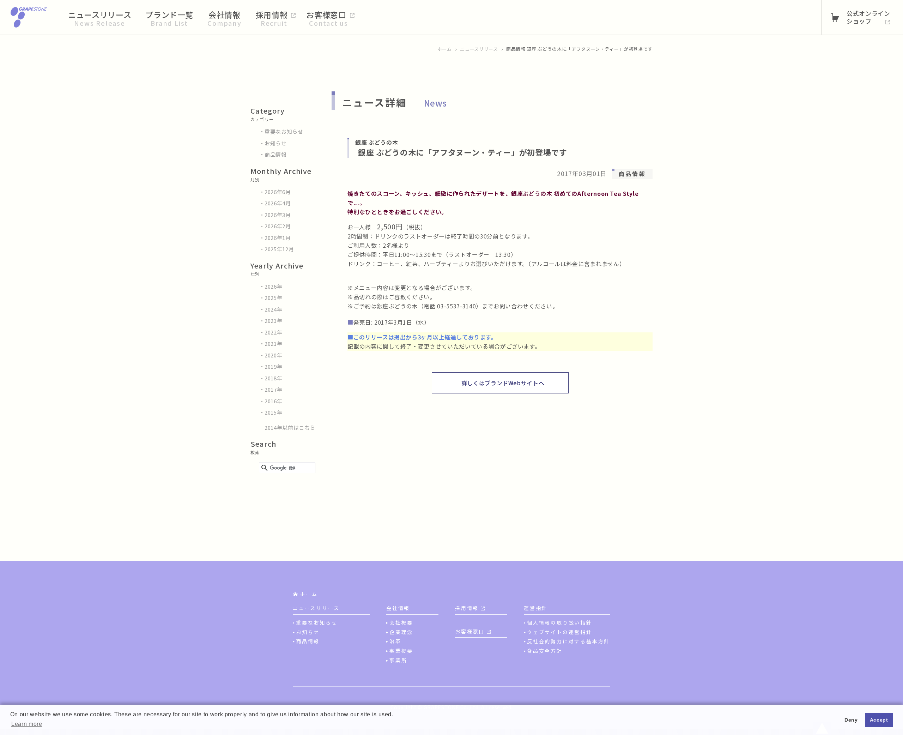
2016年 (273, 401)
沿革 (395, 641)
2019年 (273, 366)
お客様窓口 (470, 631)
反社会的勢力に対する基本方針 (568, 641)
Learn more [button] (26, 724)
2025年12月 (279, 249)
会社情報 (398, 608)
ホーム (444, 49)
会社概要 (401, 622)
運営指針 (535, 608)
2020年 (273, 355)
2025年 (273, 297)
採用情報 (467, 608)
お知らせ (276, 143)
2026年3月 (278, 214)
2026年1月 (278, 237)
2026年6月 (278, 191)
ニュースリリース (479, 49)
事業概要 (401, 650)
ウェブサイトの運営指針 (559, 631)
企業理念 (401, 631)
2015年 (273, 412)
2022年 (273, 332)
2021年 (273, 343)
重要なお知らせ (284, 131)
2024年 (273, 309)
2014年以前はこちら (290, 427)
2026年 (273, 286)
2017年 (273, 389)
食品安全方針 (545, 650)
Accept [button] (879, 720)
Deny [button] (851, 720)
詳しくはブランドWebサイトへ (503, 383)
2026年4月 (278, 203)
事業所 (398, 660)
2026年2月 (278, 226)
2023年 (273, 320)
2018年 (273, 378)
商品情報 (276, 154)
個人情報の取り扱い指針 (559, 622)
